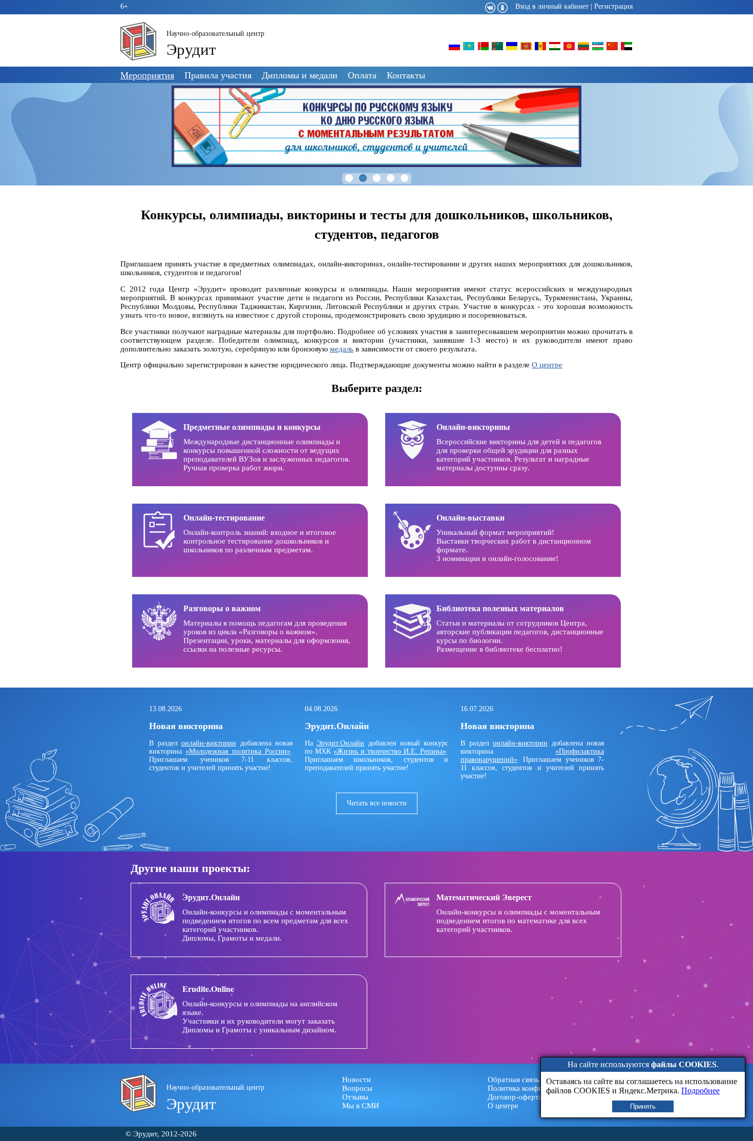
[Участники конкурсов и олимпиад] (454, 49)
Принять (643, 1106)
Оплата (362, 75)
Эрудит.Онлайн (340, 743)
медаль (341, 349)
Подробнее (700, 1090)
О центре (547, 365)
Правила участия (218, 75)
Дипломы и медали (300, 75)
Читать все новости (377, 803)
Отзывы (355, 1097)
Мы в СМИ (360, 1106)
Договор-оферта (515, 1097)
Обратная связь (513, 1079)
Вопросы (357, 1088)
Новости (356, 1079)
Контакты (406, 75)
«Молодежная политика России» (237, 751)
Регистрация (613, 6)
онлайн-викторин (208, 743)
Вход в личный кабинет (552, 6)
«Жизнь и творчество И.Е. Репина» (389, 751)
